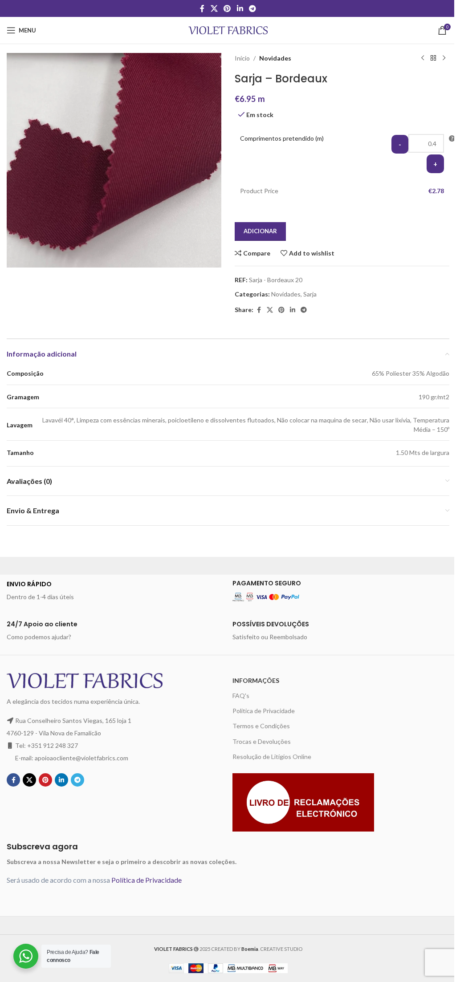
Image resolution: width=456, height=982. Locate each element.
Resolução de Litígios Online (271, 756)
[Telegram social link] (252, 8)
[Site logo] (228, 29)
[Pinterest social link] (227, 8)
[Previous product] (422, 58)
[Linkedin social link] (240, 8)
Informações (255, 680)
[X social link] (214, 8)
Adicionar (260, 231)
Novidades (275, 58)
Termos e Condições (261, 726)
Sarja (310, 294)
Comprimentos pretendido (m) (282, 138)
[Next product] (444, 58)
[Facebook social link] (202, 8)
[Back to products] (433, 58)
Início (242, 58)
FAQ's (240, 695)
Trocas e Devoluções (261, 741)
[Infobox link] (115, 590)
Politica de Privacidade (263, 710)
